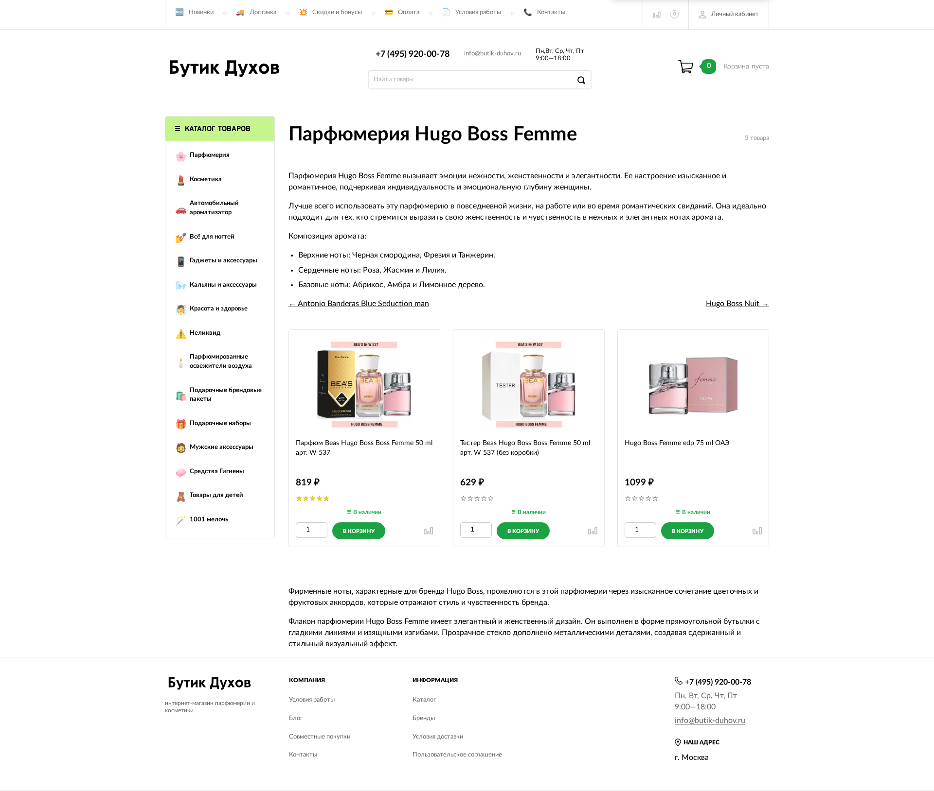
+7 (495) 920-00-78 (412, 54)
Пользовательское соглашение (457, 755)
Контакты (551, 12)
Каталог (424, 700)
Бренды (424, 718)
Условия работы (478, 12)
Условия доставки (438, 737)
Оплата (408, 12)
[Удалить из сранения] (428, 530)
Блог (296, 718)
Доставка (263, 12)
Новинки (201, 12)
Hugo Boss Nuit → (737, 304)
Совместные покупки (319, 737)
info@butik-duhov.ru (492, 54)
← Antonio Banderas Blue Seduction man (358, 304)
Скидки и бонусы (337, 12)
